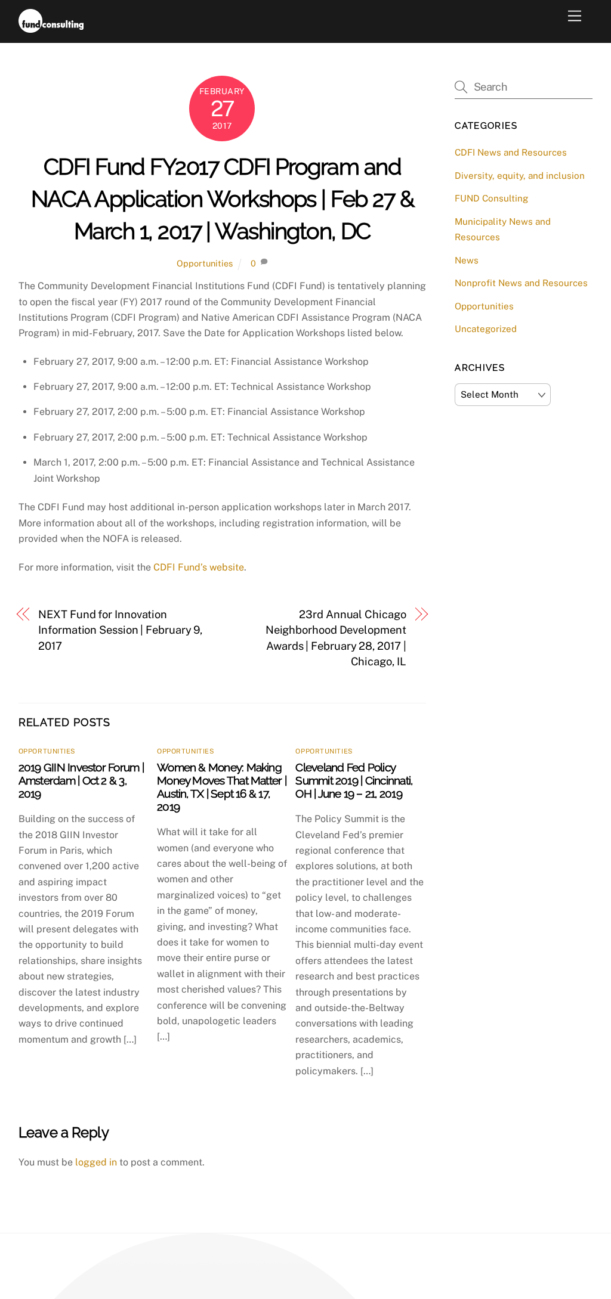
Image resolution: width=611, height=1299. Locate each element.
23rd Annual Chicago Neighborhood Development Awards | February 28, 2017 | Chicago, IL (336, 638)
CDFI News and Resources (511, 152)
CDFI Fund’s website (198, 567)
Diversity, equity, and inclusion (520, 175)
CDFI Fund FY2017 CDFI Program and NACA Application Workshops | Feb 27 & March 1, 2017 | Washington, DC (222, 198)
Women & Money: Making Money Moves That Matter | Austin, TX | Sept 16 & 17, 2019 (221, 787)
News (467, 260)
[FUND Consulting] (51, 27)
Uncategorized (486, 329)
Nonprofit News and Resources (521, 283)
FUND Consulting (491, 198)
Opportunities (205, 263)
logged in (96, 1162)
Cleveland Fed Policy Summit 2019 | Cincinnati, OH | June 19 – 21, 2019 (353, 780)
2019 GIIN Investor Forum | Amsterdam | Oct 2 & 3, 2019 (81, 780)
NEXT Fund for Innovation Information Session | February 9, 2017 (120, 630)
